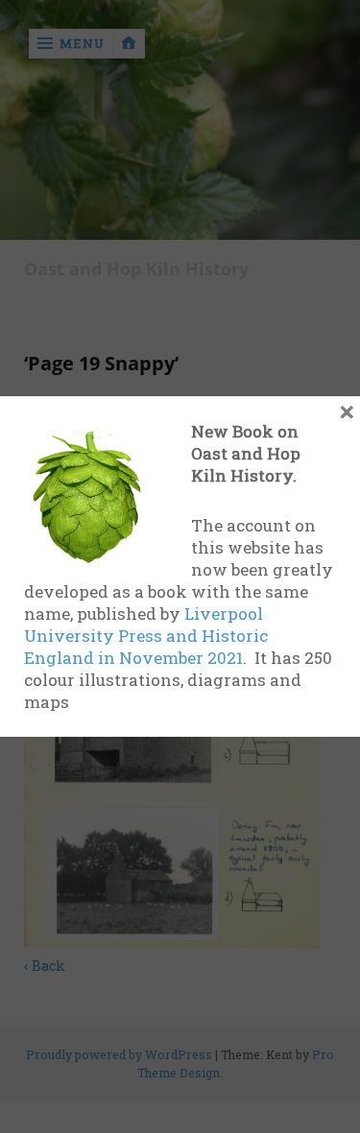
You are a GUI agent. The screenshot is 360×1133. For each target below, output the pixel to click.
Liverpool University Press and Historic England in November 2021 (146, 635)
